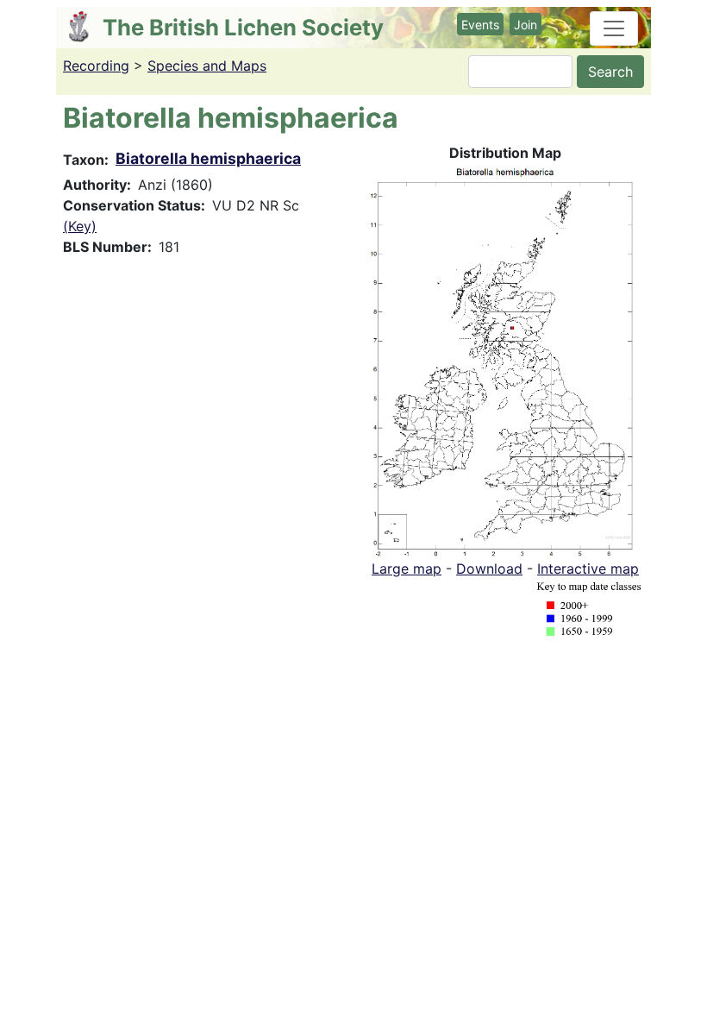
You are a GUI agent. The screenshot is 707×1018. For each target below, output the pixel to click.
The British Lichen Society (243, 27)
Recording (96, 65)
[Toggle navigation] (614, 28)
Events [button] (480, 24)
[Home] (86, 26)
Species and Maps (206, 65)
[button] (505, 359)
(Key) (80, 226)
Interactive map (588, 568)
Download (489, 568)
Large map (406, 568)
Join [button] (525, 24)
